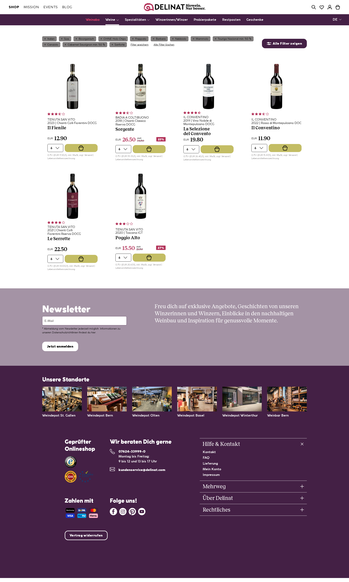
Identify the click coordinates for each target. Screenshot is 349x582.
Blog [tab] (67, 7)
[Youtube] (141, 511)
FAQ (206, 457)
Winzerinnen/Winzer (172, 19)
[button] (314, 7)
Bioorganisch (86, 38)
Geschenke (254, 19)
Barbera (161, 38)
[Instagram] (123, 511)
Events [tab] (50, 7)
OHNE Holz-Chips (114, 38)
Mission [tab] (31, 7)
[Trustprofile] (79, 477)
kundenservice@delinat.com (142, 470)
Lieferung (210, 463)
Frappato (140, 38)
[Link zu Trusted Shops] (71, 462)
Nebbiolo (180, 38)
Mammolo (202, 38)
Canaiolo (52, 44)
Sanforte (120, 44)
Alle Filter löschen (164, 44)
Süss (66, 38)
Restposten (231, 19)
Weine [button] (110, 19)
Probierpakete (205, 19)
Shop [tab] (14, 7)
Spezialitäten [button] (136, 19)
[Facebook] (113, 511)
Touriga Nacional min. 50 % (234, 38)
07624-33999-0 (132, 451)
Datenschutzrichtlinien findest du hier (74, 332)
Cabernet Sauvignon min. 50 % (86, 44)
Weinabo (93, 19)
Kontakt (209, 452)
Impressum (211, 475)
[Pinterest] (132, 511)
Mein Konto (212, 469)
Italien (51, 38)
